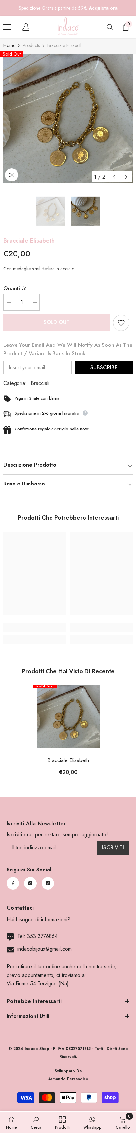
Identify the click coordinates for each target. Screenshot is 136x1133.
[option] (68, 118)
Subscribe (104, 367)
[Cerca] (110, 27)
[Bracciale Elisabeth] (68, 716)
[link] (34, 627)
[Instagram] (30, 883)
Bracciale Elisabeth (68, 760)
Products (31, 45)
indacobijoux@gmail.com (44, 949)
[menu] (7, 27)
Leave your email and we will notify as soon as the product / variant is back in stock (67, 349)
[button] (114, 176)
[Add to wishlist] (121, 323)
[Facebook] (13, 883)
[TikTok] (48, 883)
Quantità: (14, 288)
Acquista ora (103, 8)
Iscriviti (113, 847)
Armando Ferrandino (68, 1079)
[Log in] (26, 27)
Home (9, 45)
